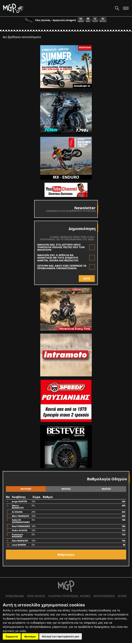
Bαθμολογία (66, 555)
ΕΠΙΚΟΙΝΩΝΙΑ (15, 596)
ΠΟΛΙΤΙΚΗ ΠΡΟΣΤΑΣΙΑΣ (63, 596)
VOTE (86, 278)
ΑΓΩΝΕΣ (85, 596)
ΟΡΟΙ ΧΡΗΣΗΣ (36, 596)
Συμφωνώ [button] (12, 636)
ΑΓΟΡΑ (122, 596)
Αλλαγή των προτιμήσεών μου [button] (60, 636)
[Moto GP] (57, 8)
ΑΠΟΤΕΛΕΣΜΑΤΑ (104, 596)
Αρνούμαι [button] (30, 636)
